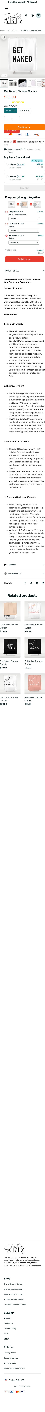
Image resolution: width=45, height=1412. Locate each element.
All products (12, 30)
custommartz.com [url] (33, 1265)
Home (2, 30)
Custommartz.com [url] (11, 1257)
